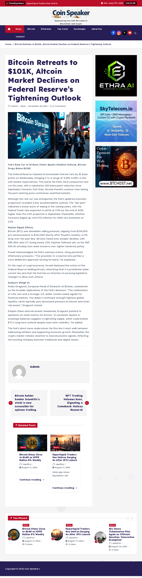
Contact (20, 36)
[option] (28, 536)
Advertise (97, 29)
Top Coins (62, 29)
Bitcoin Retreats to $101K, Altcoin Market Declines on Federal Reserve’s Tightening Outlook (63, 44)
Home (8, 44)
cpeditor (27, 464)
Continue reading (30, 479)
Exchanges (79, 29)
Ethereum (46, 29)
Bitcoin (31, 29)
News (18, 29)
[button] (128, 518)
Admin (14, 106)
